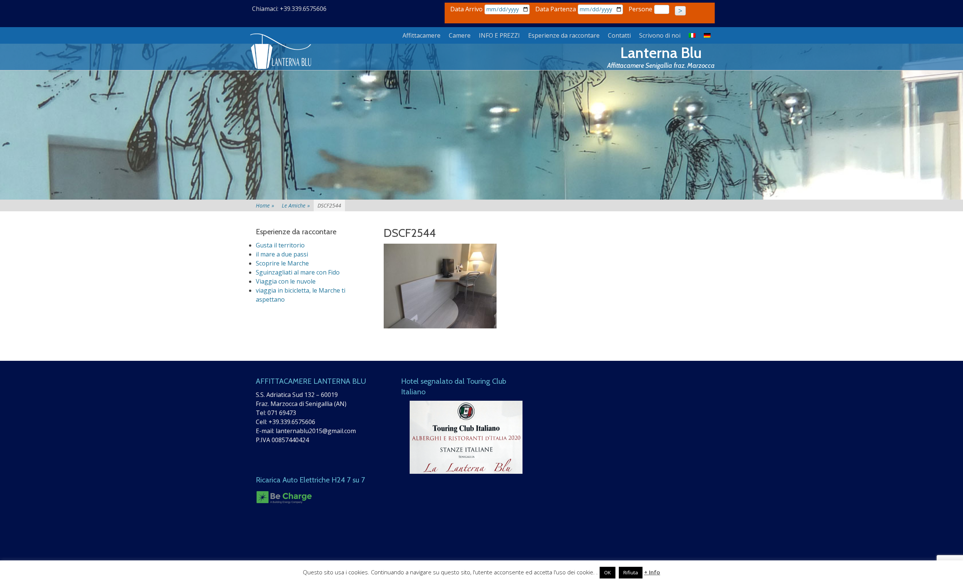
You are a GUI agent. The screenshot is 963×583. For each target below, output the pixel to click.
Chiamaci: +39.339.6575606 (289, 9)
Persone (640, 9)
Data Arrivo (466, 9)
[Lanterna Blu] (281, 51)
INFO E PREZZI (499, 35)
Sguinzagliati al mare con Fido (298, 272)
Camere (460, 35)
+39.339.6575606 (292, 422)
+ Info (652, 572)
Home (265, 205)
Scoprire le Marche (282, 263)
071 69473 (281, 413)
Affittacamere (421, 35)
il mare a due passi (282, 254)
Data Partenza (555, 9)
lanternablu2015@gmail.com (316, 431)
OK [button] (607, 572)
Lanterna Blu (661, 52)
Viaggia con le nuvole (286, 281)
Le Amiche (296, 205)
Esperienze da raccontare (564, 35)
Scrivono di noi (659, 35)
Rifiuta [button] (630, 572)
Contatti (619, 35)
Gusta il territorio (280, 245)
